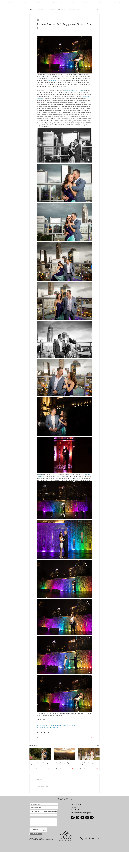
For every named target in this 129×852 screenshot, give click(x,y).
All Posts (31, 9)
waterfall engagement (41, 9)
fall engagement (62, 9)
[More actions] (91, 20)
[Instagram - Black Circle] (77, 817)
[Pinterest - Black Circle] (87, 817)
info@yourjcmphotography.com (81, 813)
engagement (52, 9)
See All (98, 745)
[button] (23, 3)
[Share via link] (48, 732)
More (83, 9)
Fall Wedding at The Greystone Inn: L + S (88, 763)
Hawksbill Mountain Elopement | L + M (64, 763)
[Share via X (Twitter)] (41, 732)
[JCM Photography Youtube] (92, 817)
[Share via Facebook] (37, 732)
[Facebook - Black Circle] (73, 817)
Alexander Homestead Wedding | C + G (39, 763)
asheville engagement (74, 9)
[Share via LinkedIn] (45, 732)
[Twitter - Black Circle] (82, 817)
